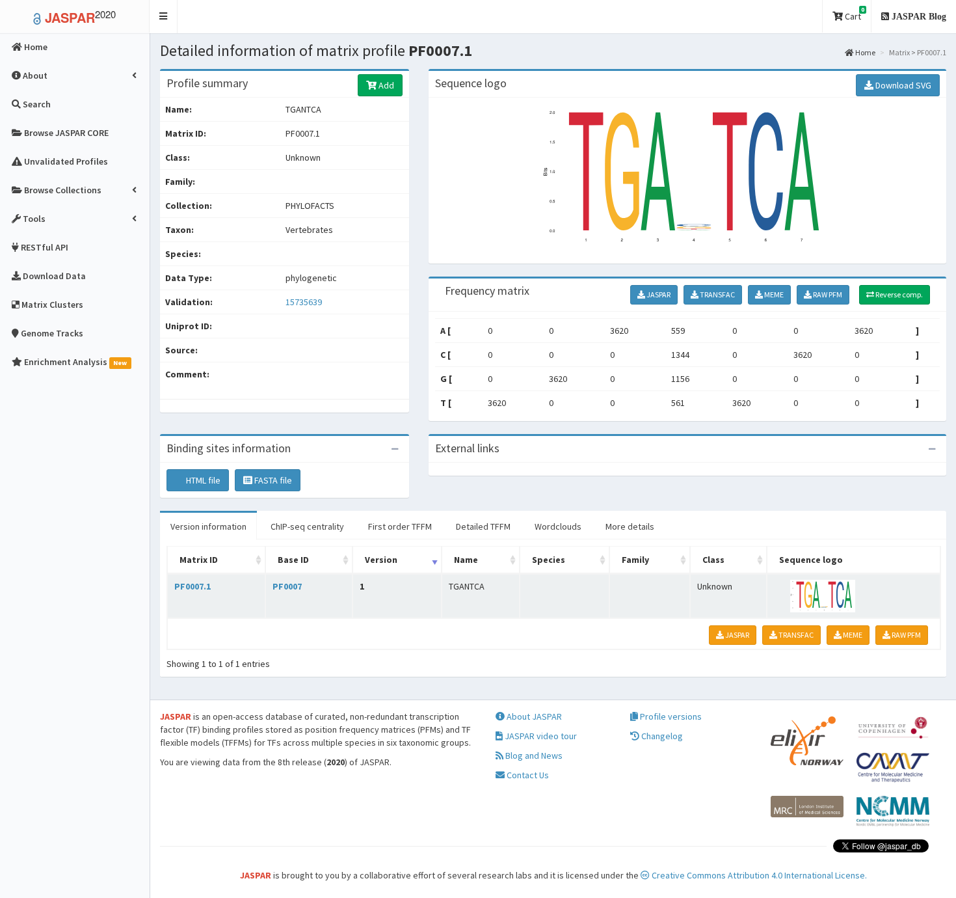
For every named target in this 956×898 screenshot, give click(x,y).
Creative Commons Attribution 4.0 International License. (758, 875)
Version (381, 559)
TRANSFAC (716, 294)
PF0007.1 (192, 586)
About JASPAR (533, 716)
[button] (164, 16)
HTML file (202, 480)
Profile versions (670, 716)
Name (466, 559)
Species (548, 559)
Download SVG (902, 85)
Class (713, 559)
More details (629, 526)
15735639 (303, 302)
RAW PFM (827, 294)
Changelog (661, 736)
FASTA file (272, 480)
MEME (773, 294)
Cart (853, 14)
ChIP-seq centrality (307, 526)
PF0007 (287, 586)
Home (864, 52)
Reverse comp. (898, 294)
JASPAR (658, 294)
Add (385, 85)
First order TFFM (400, 526)
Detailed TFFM (483, 526)
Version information (208, 526)
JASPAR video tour (540, 736)
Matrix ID (198, 559)
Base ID (293, 559)
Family (635, 559)
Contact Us (527, 775)
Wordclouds (558, 526)
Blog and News (533, 755)
